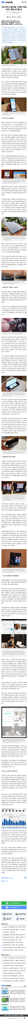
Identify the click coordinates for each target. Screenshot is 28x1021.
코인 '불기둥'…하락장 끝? (9, 932)
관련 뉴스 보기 (4, 881)
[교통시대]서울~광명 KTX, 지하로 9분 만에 (13, 942)
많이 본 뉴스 (4, 924)
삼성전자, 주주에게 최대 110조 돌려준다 (12, 973)
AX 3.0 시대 (4, 988)
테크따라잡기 (4, 1004)
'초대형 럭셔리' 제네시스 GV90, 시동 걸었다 (13, 950)
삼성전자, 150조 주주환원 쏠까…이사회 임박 (13, 976)
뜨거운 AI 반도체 (5, 996)
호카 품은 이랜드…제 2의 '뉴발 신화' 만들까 (13, 945)
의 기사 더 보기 (7, 877)
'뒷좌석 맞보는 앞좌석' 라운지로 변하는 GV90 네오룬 (15, 947)
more (25, 986)
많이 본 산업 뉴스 (5, 955)
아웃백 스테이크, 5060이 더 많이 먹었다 (12, 940)
